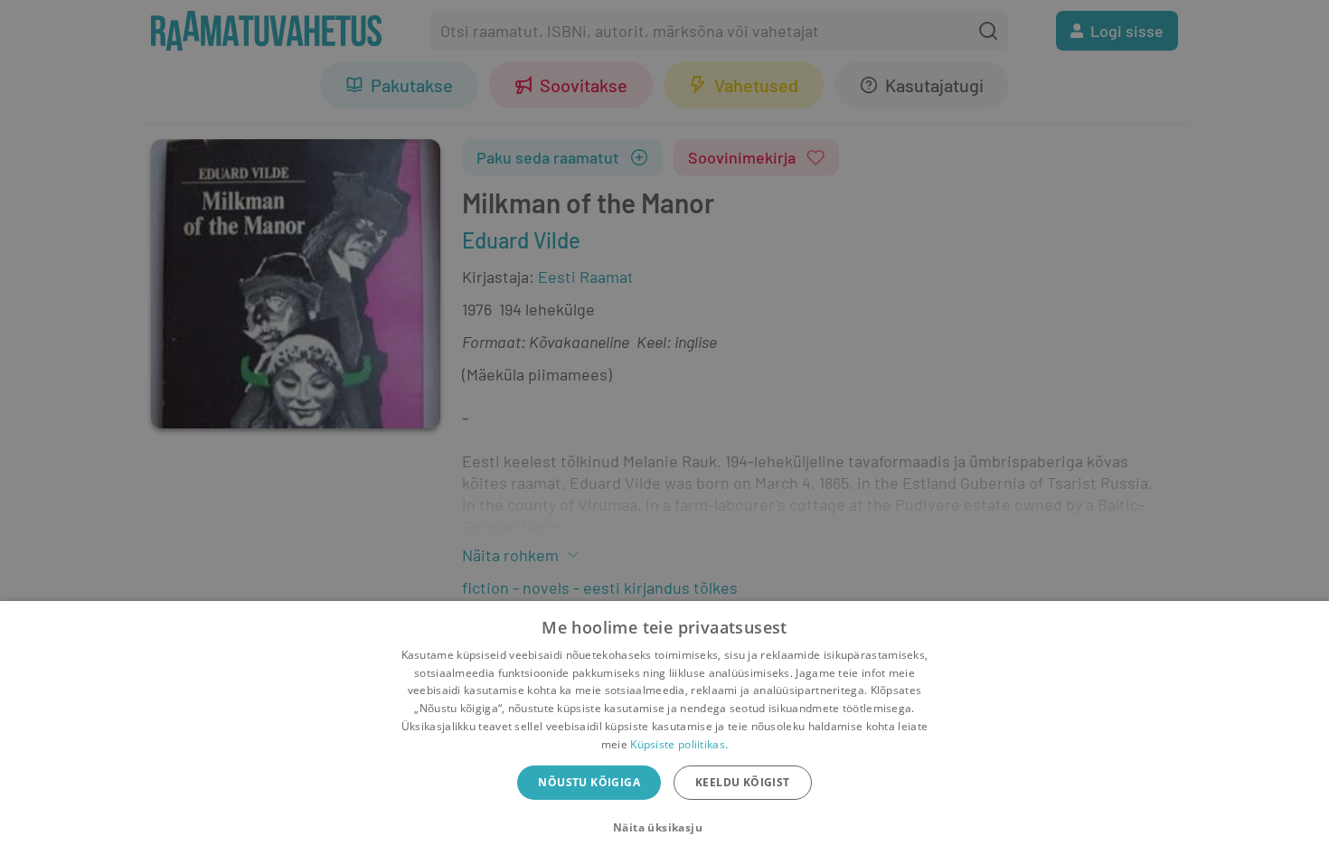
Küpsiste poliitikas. (679, 744)
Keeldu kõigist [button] (742, 782)
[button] (664, 827)
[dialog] (664, 732)
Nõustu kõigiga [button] (589, 782)
